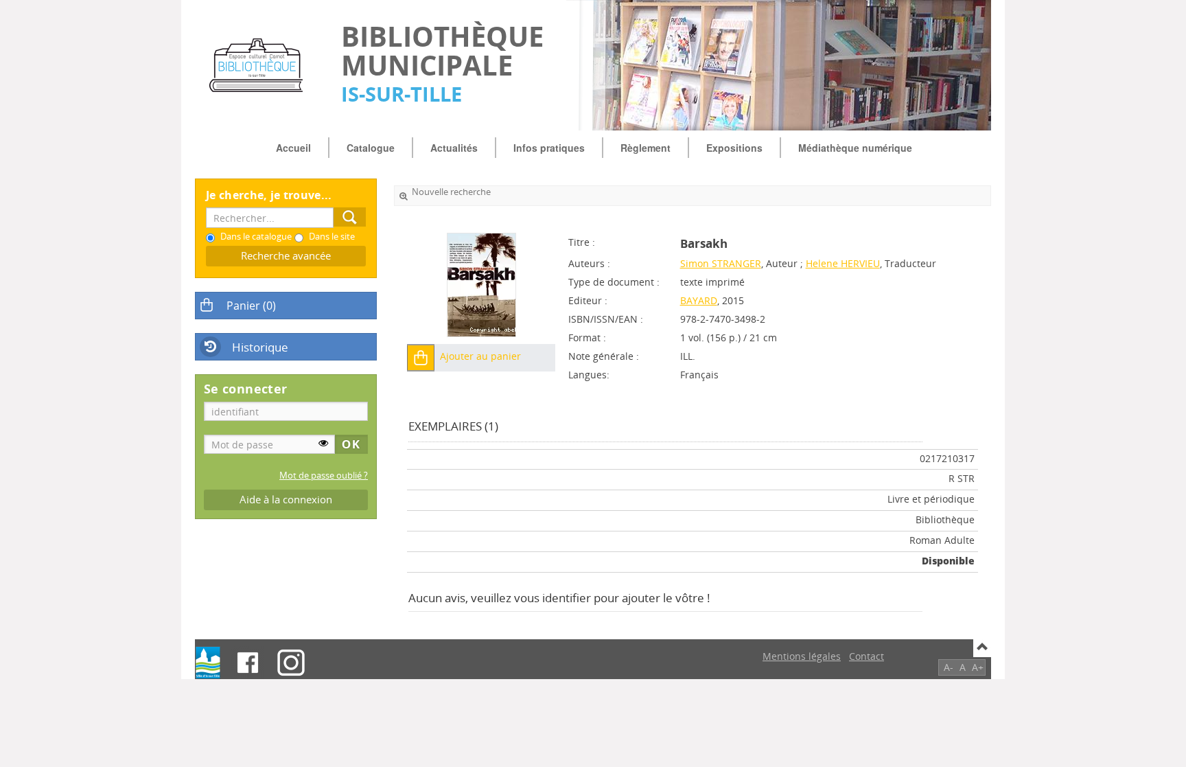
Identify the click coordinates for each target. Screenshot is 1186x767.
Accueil (293, 147)
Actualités (454, 147)
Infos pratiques (549, 147)
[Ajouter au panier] (420, 357)
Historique (260, 347)
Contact (866, 656)
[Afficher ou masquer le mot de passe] (323, 443)
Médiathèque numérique (855, 147)
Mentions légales (802, 656)
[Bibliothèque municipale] (261, 65)
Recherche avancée (286, 256)
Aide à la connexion (286, 499)
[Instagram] (291, 662)
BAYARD (698, 300)
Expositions (734, 147)
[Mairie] (208, 662)
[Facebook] (247, 662)
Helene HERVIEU (843, 263)
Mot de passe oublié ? (323, 475)
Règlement (645, 147)
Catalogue (371, 147)
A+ (978, 667)
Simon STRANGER (720, 263)
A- (948, 667)
